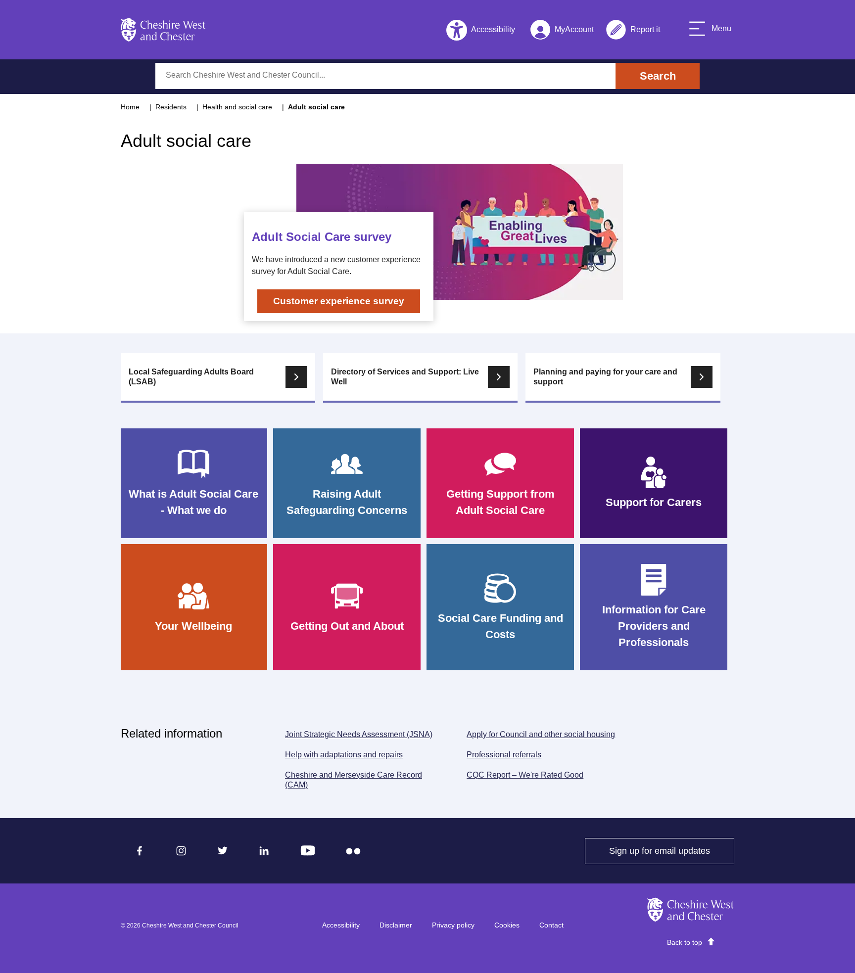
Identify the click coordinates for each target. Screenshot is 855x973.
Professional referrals (504, 754)
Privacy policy (453, 925)
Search (658, 76)
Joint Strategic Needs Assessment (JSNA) (358, 734)
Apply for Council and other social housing (541, 734)
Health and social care (237, 107)
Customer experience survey (338, 301)
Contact (551, 925)
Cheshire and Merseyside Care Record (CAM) (353, 780)
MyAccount (562, 31)
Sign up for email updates (671, 851)
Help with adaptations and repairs (344, 754)
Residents (171, 107)
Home (130, 107)
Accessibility (341, 925)
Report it (633, 31)
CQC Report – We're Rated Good (528, 775)
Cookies (507, 925)
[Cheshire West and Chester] (163, 30)
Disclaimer (396, 925)
